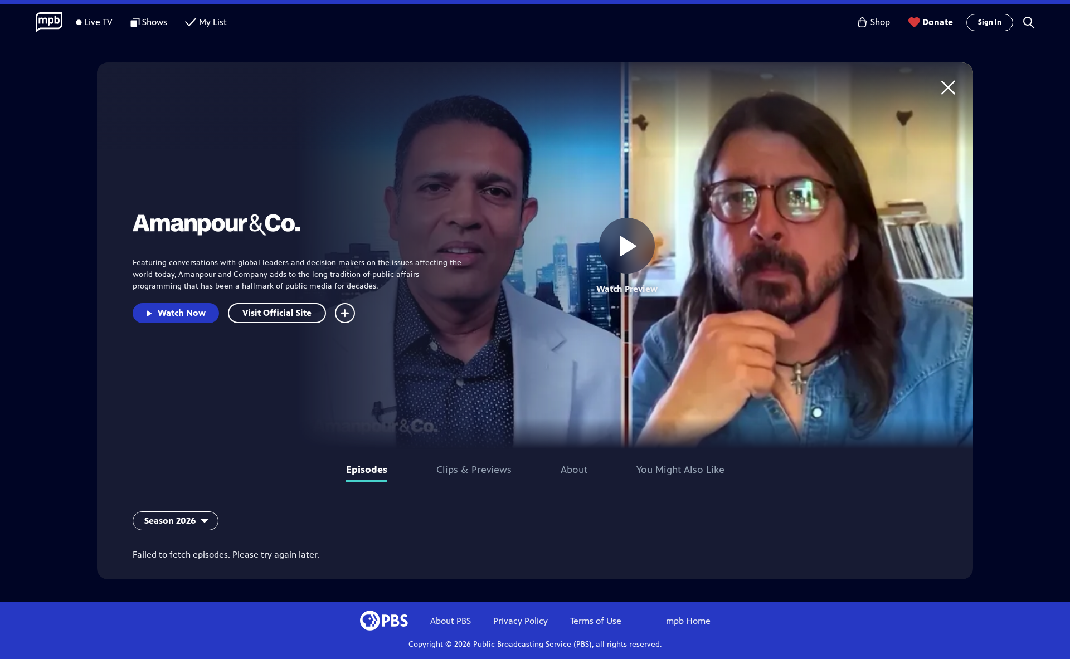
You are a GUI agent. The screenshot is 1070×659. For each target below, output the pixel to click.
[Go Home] (948, 87)
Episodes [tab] (366, 469)
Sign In (989, 22)
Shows (154, 22)
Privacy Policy (520, 621)
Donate (937, 22)
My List (213, 22)
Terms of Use (595, 621)
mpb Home (688, 621)
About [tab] (574, 469)
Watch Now (182, 312)
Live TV (98, 22)
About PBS (450, 621)
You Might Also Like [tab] (680, 469)
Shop (880, 22)
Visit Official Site (277, 312)
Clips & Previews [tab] (474, 469)
